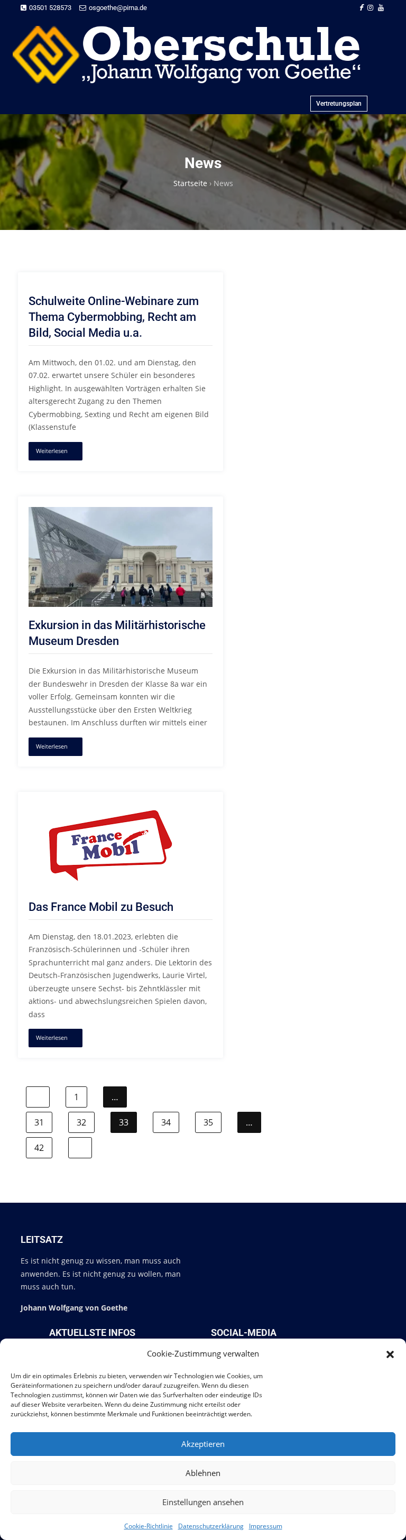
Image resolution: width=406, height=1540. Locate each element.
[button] (390, 1353)
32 (81, 1122)
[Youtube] (381, 8)
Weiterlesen (52, 451)
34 (166, 1122)
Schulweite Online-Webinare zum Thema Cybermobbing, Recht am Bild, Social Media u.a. (114, 316)
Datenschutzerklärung (211, 1525)
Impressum (265, 1525)
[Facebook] (361, 8)
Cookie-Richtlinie (148, 1525)
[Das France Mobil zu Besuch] (110, 809)
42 (39, 1148)
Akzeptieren (203, 1443)
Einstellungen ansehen (203, 1502)
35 (208, 1122)
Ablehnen (203, 1473)
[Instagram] (370, 8)
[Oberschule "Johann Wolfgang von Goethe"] (199, 54)
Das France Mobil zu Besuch (101, 907)
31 (39, 1122)
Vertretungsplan (339, 103)
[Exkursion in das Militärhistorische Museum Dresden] (121, 513)
